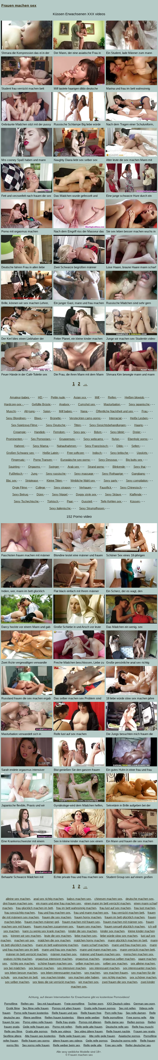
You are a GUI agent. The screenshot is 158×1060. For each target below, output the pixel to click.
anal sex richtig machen (48, 898)
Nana (84, 411)
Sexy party (111, 480)
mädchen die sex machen (54, 940)
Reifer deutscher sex (138, 1045)
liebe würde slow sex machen (118, 935)
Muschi (11, 411)
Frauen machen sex (18, 5)
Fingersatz (18, 459)
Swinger (54, 466)
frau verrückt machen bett (128, 912)
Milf (97, 397)
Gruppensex (67, 439)
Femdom (59, 432)
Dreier (137, 432)
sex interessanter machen (139, 968)
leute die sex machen (57, 935)
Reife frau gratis (65, 1022)
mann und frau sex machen (59, 949)
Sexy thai (140, 466)
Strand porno (96, 466)
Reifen (112, 397)
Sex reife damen (136, 1012)
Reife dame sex (114, 1022)
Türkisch (53, 501)
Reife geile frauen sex (72, 1035)
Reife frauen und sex (64, 1012)
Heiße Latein (51, 452)
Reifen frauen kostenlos (59, 1017)
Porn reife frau (113, 1012)
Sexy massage (84, 473)
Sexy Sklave (113, 494)
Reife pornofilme (113, 1017)
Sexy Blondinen (16, 418)
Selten (135, 445)
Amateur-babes (20, 397)
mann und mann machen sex (98, 949)
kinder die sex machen (82, 931)
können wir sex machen (26, 935)
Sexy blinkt (117, 432)
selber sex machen (115, 963)
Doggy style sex (86, 494)
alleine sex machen (18, 898)
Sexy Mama (41, 445)
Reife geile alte (92, 1045)
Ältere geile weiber (88, 1017)
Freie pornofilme (74, 1003)
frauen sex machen (89, 926)
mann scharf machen (95, 945)
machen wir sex (24, 940)
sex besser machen (41, 968)
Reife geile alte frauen (89, 1026)
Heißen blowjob (135, 397)
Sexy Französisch (96, 445)
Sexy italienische (60, 508)
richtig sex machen (22, 963)
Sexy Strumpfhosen (92, 508)
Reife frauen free (91, 1012)
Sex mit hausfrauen (49, 1003)
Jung (34, 473)
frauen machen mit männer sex (123, 921)
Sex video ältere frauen (88, 1031)
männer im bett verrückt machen (26, 954)
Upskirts (142, 452)
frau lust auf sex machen (115, 908)
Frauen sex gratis (144, 1031)
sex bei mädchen (14, 968)
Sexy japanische (139, 404)
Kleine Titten (55, 480)
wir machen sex (88, 982)
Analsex (64, 404)
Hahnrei (19, 445)
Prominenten (14, 439)
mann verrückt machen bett (137, 949)
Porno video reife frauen (37, 1022)
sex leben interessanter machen (61, 972)
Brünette (55, 418)
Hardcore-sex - (14, 404)
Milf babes (66, 411)
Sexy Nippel (60, 494)
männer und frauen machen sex (100, 954)
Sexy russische (56, 473)
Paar (70, 501)
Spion (47, 411)
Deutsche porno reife (124, 1040)
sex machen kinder (53, 977)
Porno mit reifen (62, 1026)
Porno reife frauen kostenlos (31, 1012)
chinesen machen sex (108, 898)
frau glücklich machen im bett (34, 908)
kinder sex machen (112, 931)
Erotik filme (13, 1008)
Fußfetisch (16, 473)
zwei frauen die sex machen (119, 982)
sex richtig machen (114, 977)
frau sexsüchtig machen (19, 912)
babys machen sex (79, 898)
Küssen (135, 501)
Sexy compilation (137, 480)
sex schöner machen (143, 977)
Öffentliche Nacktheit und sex (115, 411)
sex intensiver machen (71, 968)
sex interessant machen (104, 968)
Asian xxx (80, 397)
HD (40, 397)
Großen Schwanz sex (20, 452)
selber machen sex (88, 963)
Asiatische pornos (129, 1035)
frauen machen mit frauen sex (81, 921)
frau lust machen (144, 908)
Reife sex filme (13, 1031)
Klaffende (136, 494)
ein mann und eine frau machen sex (58, 903)
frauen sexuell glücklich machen (124, 926)
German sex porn (144, 1003)
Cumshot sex (87, 404)
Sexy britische (119, 452)
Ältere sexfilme (32, 1017)
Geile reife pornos (97, 1040)
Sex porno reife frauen (36, 1045)
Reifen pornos (135, 1022)
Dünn (40, 494)
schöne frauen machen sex (55, 963)
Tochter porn (95, 1003)
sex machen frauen (115, 972)
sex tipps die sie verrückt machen (54, 982)
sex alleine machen (143, 963)
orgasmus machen (87, 958)
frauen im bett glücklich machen (125, 917)
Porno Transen (43, 459)
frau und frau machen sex (54, 912)
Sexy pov (79, 432)
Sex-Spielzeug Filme (24, 425)
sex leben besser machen (21, 972)
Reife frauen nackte (118, 1031)
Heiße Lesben (139, 418)
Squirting (14, 466)
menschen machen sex (138, 954)
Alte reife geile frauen (102, 1035)
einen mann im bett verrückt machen (107, 903)
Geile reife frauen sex (36, 1026)
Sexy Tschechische (26, 501)
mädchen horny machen (89, 940)
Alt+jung (29, 411)
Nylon (116, 439)
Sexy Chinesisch (131, 487)
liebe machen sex (86, 935)
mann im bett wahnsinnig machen (57, 945)
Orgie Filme (20, 487)
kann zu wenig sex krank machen (44, 931)
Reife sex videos (61, 1031)
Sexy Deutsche (56, 425)
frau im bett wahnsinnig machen (76, 908)
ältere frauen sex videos (67, 1040)
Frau (145, 411)
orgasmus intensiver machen (53, 958)
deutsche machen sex (140, 898)
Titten (78, 425)
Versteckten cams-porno (85, 418)
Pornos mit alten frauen (66, 1008)
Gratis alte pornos (36, 1031)
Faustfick (106, 487)
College (41, 487)
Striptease (32, 480)
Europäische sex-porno (76, 459)
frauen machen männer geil (41, 921)
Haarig (138, 425)
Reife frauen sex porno (36, 1040)
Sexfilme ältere (12, 1035)
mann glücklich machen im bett (127, 940)
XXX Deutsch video (118, 1003)
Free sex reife (113, 1045)
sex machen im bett (25, 977)
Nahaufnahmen (67, 445)
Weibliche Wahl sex (83, 480)
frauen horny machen (87, 917)
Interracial (115, 418)
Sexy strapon (62, 487)
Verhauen (85, 487)
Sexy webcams (93, 439)
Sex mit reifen (127, 1008)
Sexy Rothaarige (113, 473)
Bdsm (98, 432)
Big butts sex (134, 459)
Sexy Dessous (108, 459)
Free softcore (76, 452)
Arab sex (74, 466)
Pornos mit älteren (90, 1022)
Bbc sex (11, 480)
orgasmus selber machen (119, 958)
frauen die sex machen (56, 917)
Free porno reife (136, 1017)
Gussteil (87, 501)
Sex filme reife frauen (36, 1008)
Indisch (97, 452)
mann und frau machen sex (129, 945)
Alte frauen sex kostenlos (40, 1035)
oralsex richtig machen (17, 958)
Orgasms (34, 466)
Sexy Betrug (20, 494)
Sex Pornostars (41, 439)
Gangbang (138, 473)
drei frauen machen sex (18, 903)
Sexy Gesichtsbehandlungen (107, 425)
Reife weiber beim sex (66, 1045)
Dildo (120, 445)
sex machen (92, 972)
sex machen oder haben (83, 977)
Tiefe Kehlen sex (111, 501)
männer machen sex (63, 954)
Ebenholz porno (138, 439)
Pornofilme (10, 1003)
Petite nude (58, 397)
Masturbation (112, 404)
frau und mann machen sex (91, 912)
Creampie (19, 432)
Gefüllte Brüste (41, 404)
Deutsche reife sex (117, 1026)
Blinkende (119, 466)
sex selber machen (17, 982)
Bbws (38, 418)
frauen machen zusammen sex (53, 926)
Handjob (39, 432)
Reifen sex (27, 1003)
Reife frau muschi (142, 1026)
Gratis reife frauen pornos (99, 1008)
